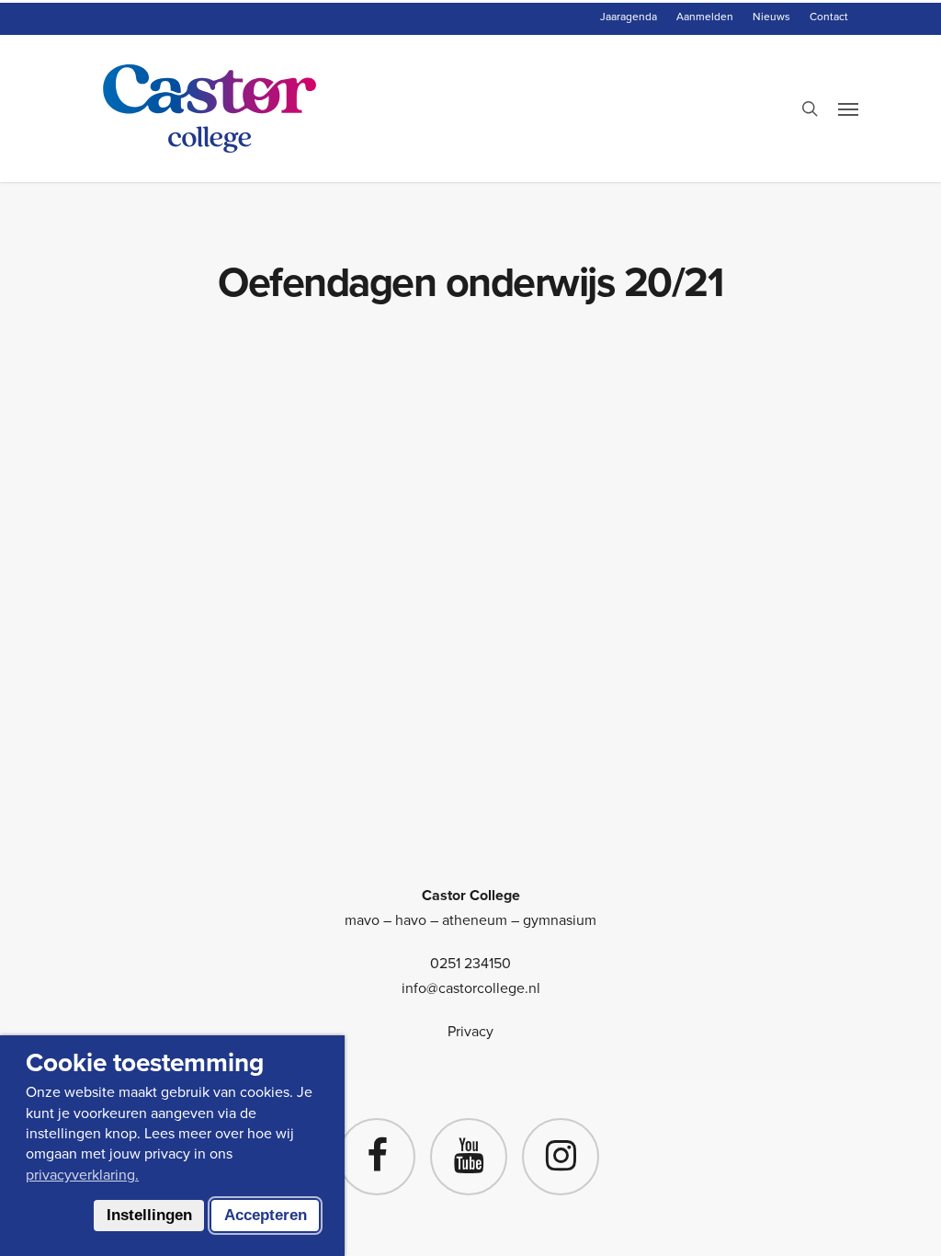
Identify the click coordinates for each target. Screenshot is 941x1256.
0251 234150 (470, 963)
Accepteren (265, 1215)
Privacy (470, 1031)
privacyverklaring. (82, 1174)
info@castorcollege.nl (471, 988)
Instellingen (149, 1215)
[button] (848, 108)
